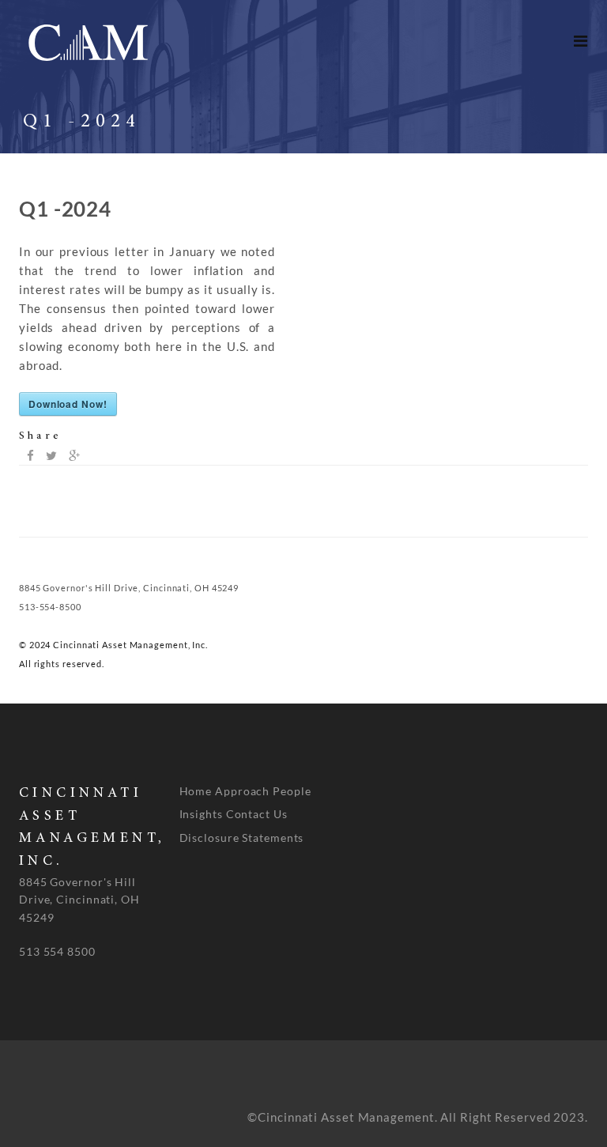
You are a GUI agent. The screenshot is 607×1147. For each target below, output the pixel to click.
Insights (201, 814)
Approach (242, 791)
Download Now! (67, 404)
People (292, 791)
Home (196, 791)
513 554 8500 (57, 951)
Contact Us (257, 814)
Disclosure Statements (241, 837)
